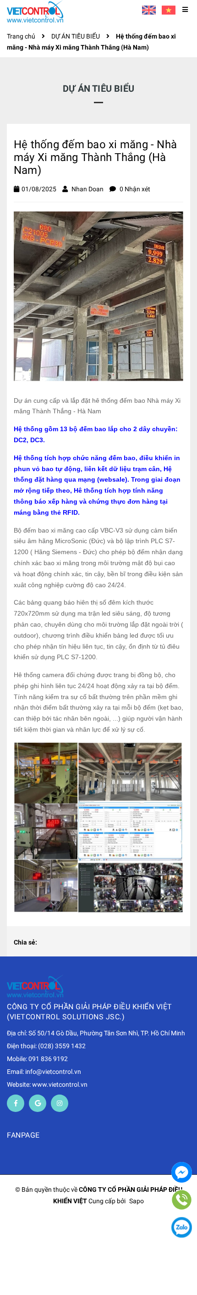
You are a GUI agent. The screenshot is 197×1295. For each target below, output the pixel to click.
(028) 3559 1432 (62, 1046)
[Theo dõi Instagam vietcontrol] (59, 1103)
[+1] (90, 942)
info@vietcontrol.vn (53, 1071)
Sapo (136, 1201)
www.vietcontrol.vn (60, 1084)
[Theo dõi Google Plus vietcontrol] (37, 1103)
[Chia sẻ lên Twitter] (60, 942)
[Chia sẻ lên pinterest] (75, 942)
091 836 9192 (48, 1058)
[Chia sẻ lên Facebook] (46, 942)
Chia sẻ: (25, 942)
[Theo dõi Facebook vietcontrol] (15, 1103)
